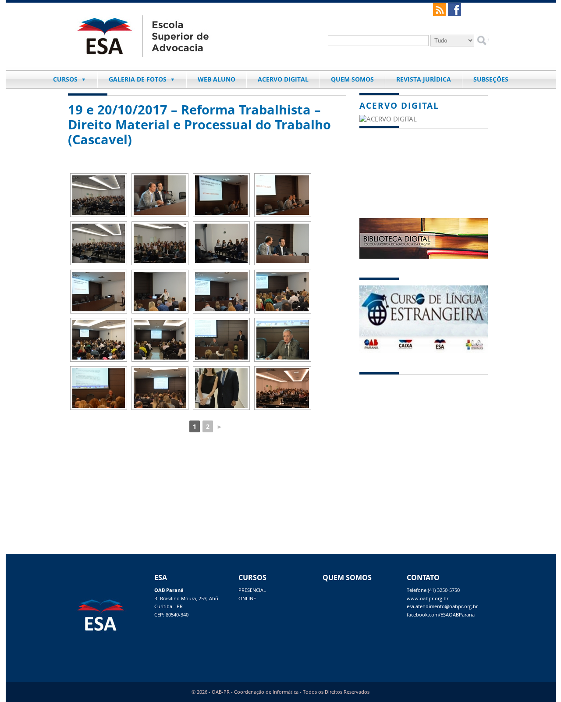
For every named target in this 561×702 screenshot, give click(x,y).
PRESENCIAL (252, 590)
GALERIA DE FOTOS (138, 79)
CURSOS (65, 79)
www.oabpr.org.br (427, 598)
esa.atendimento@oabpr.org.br (442, 606)
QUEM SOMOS (352, 79)
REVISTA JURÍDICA (423, 79)
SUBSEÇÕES (490, 79)
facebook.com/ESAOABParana (441, 615)
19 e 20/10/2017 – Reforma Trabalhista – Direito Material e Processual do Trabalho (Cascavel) (199, 124)
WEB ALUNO (216, 79)
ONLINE (247, 598)
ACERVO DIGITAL (283, 79)
